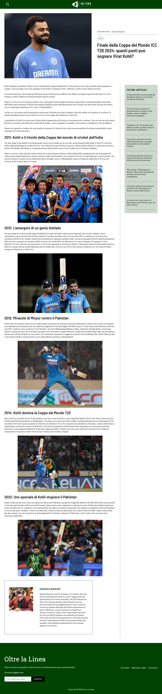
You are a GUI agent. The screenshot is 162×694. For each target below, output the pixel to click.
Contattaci (153, 668)
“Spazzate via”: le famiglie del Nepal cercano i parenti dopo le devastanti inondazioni (140, 127)
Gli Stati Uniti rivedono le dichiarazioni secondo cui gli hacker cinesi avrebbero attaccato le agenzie (139, 112)
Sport (100, 38)
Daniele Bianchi (118, 32)
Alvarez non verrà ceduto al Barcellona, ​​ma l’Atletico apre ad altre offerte (141, 202)
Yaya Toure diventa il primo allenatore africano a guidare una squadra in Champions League (139, 142)
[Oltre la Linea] (82, 4)
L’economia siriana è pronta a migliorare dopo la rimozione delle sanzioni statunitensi (139, 158)
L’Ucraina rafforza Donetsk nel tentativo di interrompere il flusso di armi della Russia (140, 188)
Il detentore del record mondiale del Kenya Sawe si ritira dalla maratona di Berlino (141, 97)
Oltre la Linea (88, 689)
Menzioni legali (139, 668)
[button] (7, 4)
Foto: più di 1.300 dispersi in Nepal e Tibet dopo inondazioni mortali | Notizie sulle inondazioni (140, 173)
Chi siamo (125, 668)
